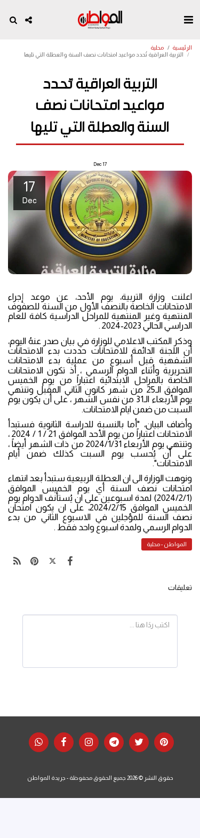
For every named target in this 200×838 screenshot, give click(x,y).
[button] (188, 19)
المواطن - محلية (167, 544)
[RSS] (17, 561)
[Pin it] (34, 561)
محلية (157, 47)
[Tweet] (52, 561)
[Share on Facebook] (70, 561)
